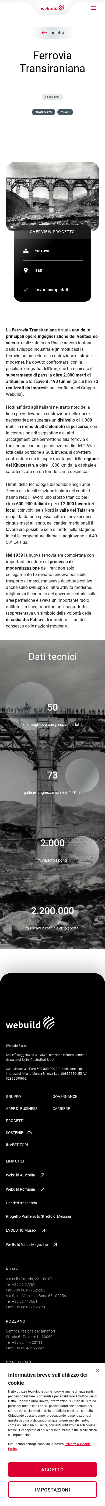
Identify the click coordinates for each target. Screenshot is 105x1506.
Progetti (15, 1121)
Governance (64, 1096)
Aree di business (21, 1108)
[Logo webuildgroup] (30, 1028)
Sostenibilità (19, 1133)
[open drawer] (93, 8)
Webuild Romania (20, 1189)
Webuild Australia (20, 1175)
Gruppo (13, 1096)
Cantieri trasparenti (22, 1203)
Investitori (17, 1145)
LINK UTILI (15, 1161)
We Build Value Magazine (27, 1244)
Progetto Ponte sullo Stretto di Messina (38, 1216)
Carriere (61, 1108)
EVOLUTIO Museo (21, 1230)
